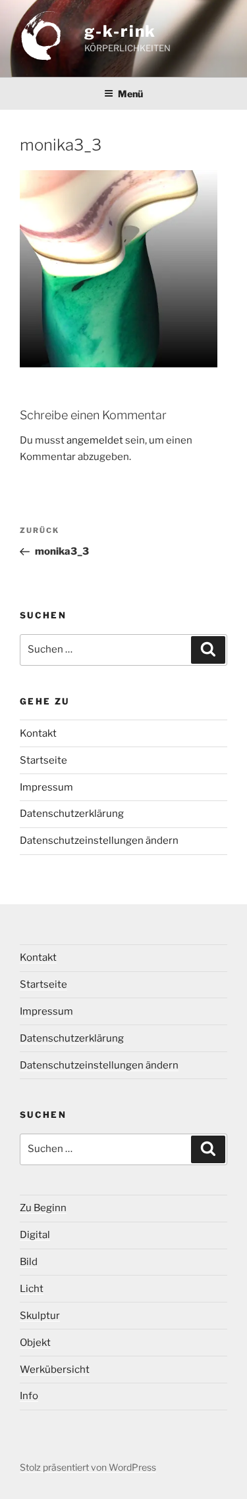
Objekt (35, 1343)
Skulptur (40, 1316)
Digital (35, 1235)
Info (29, 1396)
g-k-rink (120, 31)
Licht (31, 1289)
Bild (29, 1262)
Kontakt (38, 733)
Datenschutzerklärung (72, 813)
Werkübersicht (55, 1369)
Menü (130, 93)
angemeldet (95, 440)
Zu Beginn (43, 1208)
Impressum (46, 787)
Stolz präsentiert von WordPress (88, 1467)
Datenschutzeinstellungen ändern (99, 840)
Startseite (43, 760)
